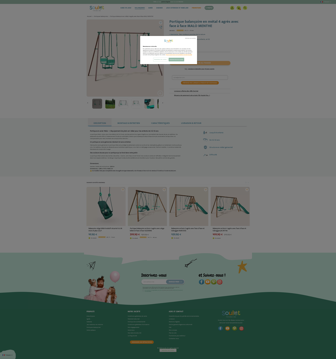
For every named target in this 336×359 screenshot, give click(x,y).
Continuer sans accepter (190, 38)
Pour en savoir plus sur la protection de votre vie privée (179, 54)
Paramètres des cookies (160, 59)
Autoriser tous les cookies (176, 59)
